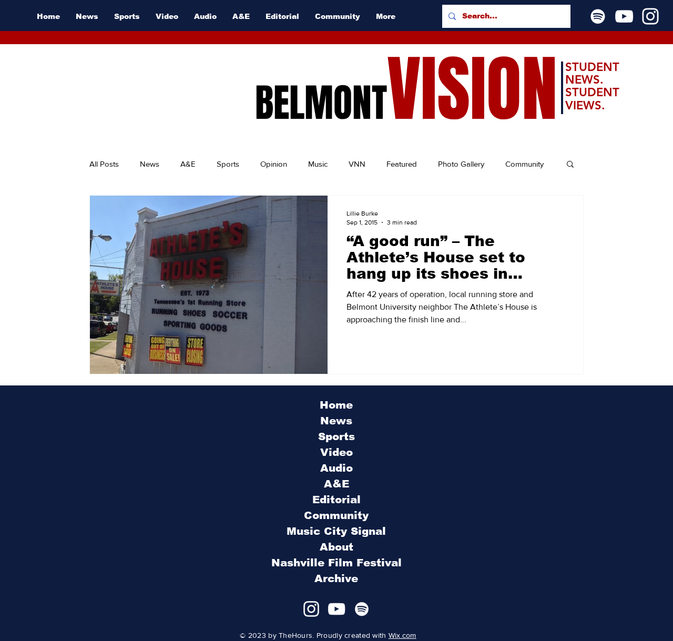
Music (318, 163)
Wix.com (402, 635)
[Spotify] (598, 16)
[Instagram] (650, 16)
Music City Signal (336, 531)
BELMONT (321, 103)
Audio (336, 468)
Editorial (336, 499)
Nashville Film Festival (336, 562)
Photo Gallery (461, 163)
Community (524, 163)
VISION (472, 90)
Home (336, 405)
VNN (357, 163)
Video (336, 452)
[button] (570, 164)
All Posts (104, 163)
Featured (401, 163)
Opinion (273, 163)
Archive (336, 578)
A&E (188, 163)
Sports (228, 163)
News (149, 163)
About (336, 547)
